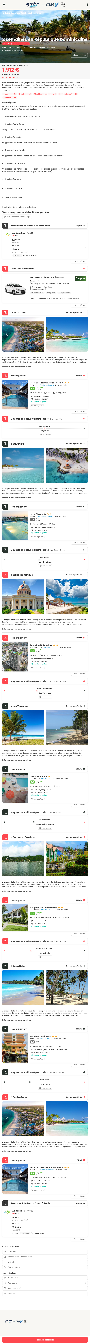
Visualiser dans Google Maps (18, 217)
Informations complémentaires (16, 366)
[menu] (87, 4)
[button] (7, 334)
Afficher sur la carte (47, 385)
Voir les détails (79, 261)
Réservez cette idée (45, 1340)
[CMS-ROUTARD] (15, 1321)
